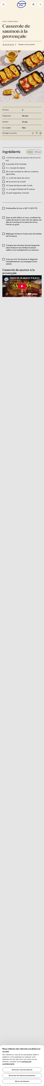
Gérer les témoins (22, 1081)
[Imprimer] (40, 133)
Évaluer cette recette (26, 44)
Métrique (38, 152)
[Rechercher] (40, 4)
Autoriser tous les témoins (22, 1070)
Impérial (30, 152)
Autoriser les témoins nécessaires (22, 1075)
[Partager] (36, 133)
